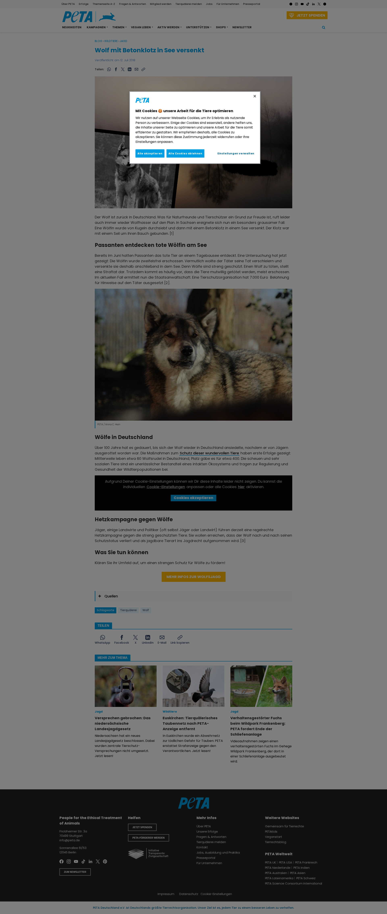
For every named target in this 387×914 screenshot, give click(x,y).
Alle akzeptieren (149, 153)
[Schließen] (254, 96)
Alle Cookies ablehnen (185, 153)
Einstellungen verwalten (235, 153)
